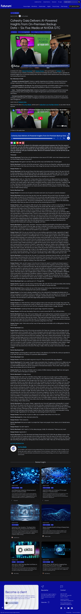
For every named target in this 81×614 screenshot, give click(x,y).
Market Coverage (15, 487)
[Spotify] (14, 143)
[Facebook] (72, 608)
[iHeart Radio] (20, 143)
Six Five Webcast (15, 13)
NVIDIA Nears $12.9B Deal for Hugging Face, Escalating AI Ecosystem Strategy (55, 565)
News (21, 487)
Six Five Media (24, 16)
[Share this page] (2, 607)
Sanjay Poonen (40, 71)
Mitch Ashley (16, 573)
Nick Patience (47, 573)
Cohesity (58, 71)
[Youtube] (68, 608)
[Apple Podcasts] (12, 143)
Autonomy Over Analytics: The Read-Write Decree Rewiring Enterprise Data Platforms (24, 528)
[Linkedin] (61, 608)
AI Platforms (14, 32)
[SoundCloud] (17, 143)
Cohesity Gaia (22, 102)
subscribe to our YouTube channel (49, 104)
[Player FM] (23, 143)
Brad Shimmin (16, 537)
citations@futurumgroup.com (66, 600)
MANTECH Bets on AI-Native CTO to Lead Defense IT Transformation (54, 490)
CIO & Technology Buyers (23, 32)
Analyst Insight (15, 524)
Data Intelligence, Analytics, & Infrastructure (41, 32)
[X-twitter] (65, 608)
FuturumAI (16, 500)
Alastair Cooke (47, 536)
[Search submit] (79, 2)
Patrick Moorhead (27, 71)
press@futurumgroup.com (66, 604)
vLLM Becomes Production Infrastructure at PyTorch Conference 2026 (24, 490)
